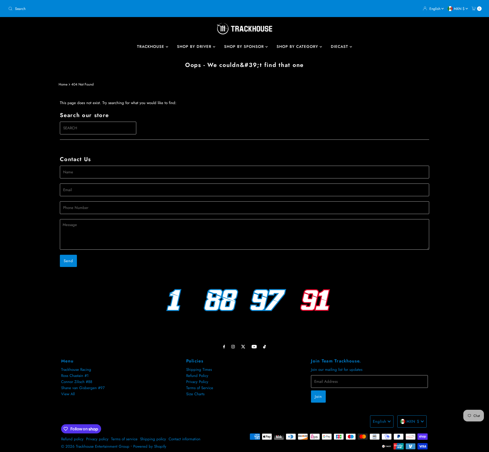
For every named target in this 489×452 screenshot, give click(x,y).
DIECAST (340, 46)
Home (63, 84)
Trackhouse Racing (76, 369)
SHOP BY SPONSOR (244, 46)
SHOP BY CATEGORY (298, 46)
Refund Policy (197, 375)
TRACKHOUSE (151, 46)
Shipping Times (199, 369)
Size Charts (195, 394)
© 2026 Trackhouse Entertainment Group (95, 446)
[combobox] (124, 9)
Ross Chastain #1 (75, 375)
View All (68, 394)
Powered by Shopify (149, 446)
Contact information (184, 439)
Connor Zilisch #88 (76, 382)
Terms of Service (199, 388)
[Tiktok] (264, 346)
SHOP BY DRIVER (195, 46)
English (435, 8)
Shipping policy (153, 439)
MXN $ (460, 8)
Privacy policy (97, 439)
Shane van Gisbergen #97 (83, 388)
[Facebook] (224, 346)
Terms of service (124, 439)
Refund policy (72, 439)
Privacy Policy (197, 382)
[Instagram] (233, 346)
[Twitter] (243, 346)
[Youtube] (254, 346)
